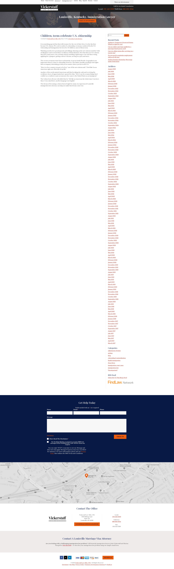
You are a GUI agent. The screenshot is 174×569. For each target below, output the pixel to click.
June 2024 (111, 132)
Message (50, 417)
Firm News (111, 363)
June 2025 (111, 103)
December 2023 (113, 147)
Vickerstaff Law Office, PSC (54, 38)
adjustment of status (114, 350)
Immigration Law (67, 0)
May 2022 (111, 194)
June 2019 (111, 277)
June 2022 (111, 191)
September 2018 (113, 299)
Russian (90, 0)
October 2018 (112, 296)
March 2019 (111, 284)
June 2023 (111, 162)
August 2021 (112, 216)
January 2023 (112, 174)
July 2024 (111, 130)
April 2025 (111, 108)
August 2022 (112, 186)
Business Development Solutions (95, 564)
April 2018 (111, 311)
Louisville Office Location (87, 524)
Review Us (108, 557)
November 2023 (113, 150)
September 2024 (113, 125)
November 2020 (113, 238)
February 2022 (112, 201)
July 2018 (111, 304)
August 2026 (112, 69)
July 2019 (111, 274)
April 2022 (111, 196)
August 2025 (112, 98)
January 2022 (112, 203)
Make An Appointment (87, 20)
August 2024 (112, 128)
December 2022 (113, 177)
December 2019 (113, 265)
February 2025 (112, 113)
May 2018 (111, 309)
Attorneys (57, 0)
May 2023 (111, 164)
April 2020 (111, 255)
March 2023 (112, 169)
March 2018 (111, 314)
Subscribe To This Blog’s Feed (117, 377)
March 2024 (112, 140)
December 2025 (113, 88)
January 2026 (112, 86)
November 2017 (113, 323)
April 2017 (111, 341)
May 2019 (111, 279)
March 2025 (112, 110)
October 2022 (112, 181)
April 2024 (111, 137)
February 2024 (112, 142)
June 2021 (111, 221)
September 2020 (113, 243)
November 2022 (113, 179)
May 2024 (111, 135)
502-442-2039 (108, 9)
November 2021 (113, 208)
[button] (172, 559)
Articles (76, 0)
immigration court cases (115, 365)
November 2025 (113, 91)
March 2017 (111, 343)
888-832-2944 (128, 9)
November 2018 (113, 294)
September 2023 (113, 154)
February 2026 (112, 83)
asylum (110, 353)
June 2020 (111, 250)
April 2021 (111, 225)
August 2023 (112, 157)
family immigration (114, 360)
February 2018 (112, 316)
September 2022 (113, 184)
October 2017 (112, 326)
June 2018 (111, 306)
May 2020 (111, 252)
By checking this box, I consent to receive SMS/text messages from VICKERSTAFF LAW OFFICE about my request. (67, 443)
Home (42, 0)
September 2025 (113, 96)
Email (75, 409)
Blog (80, 0)
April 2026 (111, 79)
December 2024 (113, 118)
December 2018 (113, 292)
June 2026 (111, 74)
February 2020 (112, 260)
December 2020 (113, 235)
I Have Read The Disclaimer (59, 439)
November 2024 (113, 120)
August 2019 (112, 272)
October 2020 (112, 240)
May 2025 (111, 106)
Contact (96, 0)
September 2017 (113, 328)
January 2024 (112, 145)
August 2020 (112, 245)
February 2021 (112, 230)
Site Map (72, 564)
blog (109, 355)
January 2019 (112, 289)
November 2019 (113, 267)
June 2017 (111, 336)
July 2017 (111, 333)
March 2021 (111, 228)
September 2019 (113, 270)
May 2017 (111, 338)
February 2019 (112, 287)
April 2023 (111, 167)
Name (49, 409)
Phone (102, 409)
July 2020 (111, 248)
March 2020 (112, 257)
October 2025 (112, 93)
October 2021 (112, 211)
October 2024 (112, 123)
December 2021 (113, 206)
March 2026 (112, 81)
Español (85, 0)
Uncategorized (112, 370)
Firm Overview (49, 0)
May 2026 (111, 76)
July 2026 (111, 71)
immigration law (113, 368)
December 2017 (113, 321)
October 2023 (112, 152)
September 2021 (113, 213)
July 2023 (111, 159)
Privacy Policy (80, 564)
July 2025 (111, 101)
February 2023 (112, 172)
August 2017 (111, 331)
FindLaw (109, 564)
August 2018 (112, 301)
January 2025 (112, 115)
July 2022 (111, 189)
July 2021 (111, 218)
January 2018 (112, 319)
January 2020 (112, 262)
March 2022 (112, 199)
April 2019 (111, 282)
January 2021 (112, 233)
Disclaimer (50, 435)
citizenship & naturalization (75, 38)
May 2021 (111, 223)
